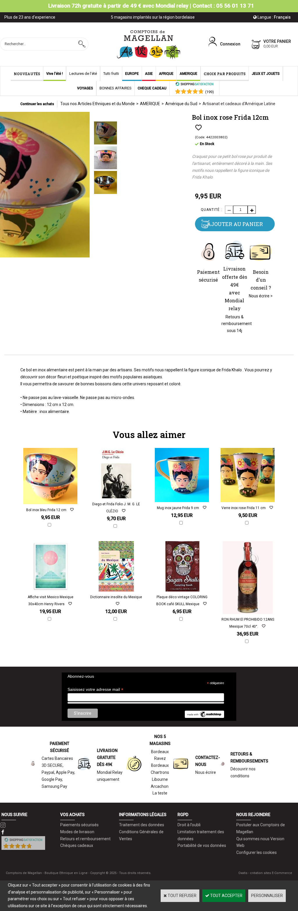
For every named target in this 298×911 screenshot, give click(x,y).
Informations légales (142, 814)
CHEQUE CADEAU (152, 88)
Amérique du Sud (181, 103)
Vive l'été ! (54, 74)
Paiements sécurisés (79, 824)
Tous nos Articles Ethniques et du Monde (97, 103)
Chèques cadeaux (76, 845)
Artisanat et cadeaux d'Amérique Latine (239, 103)
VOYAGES (85, 88)
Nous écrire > (261, 296)
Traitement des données (141, 824)
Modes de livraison (77, 831)
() (209, 92)
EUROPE (132, 74)
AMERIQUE (188, 74)
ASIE (149, 74)
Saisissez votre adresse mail (95, 689)
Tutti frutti (111, 73)
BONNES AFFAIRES (116, 88)
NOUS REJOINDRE (253, 814)
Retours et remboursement (85, 838)
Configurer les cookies (256, 852)
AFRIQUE (166, 74)
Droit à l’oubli (189, 824)
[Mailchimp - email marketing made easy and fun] (204, 716)
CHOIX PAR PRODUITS (225, 73)
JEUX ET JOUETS (266, 74)
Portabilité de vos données (202, 845)
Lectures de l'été (83, 73)
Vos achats (72, 814)
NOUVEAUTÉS (27, 73)
